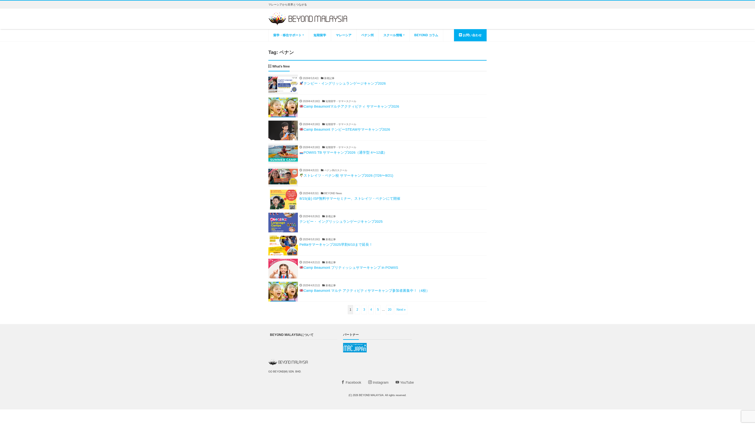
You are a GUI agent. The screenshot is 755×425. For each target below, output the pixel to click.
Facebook (353, 382)
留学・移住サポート (287, 35)
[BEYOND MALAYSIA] (307, 18)
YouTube (406, 382)
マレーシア (344, 35)
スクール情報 (392, 35)
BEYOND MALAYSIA (371, 395)
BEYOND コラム (426, 35)
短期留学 (320, 35)
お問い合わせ (472, 35)
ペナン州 (367, 35)
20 (389, 309)
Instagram (380, 382)
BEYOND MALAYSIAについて (292, 334)
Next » (401, 309)
